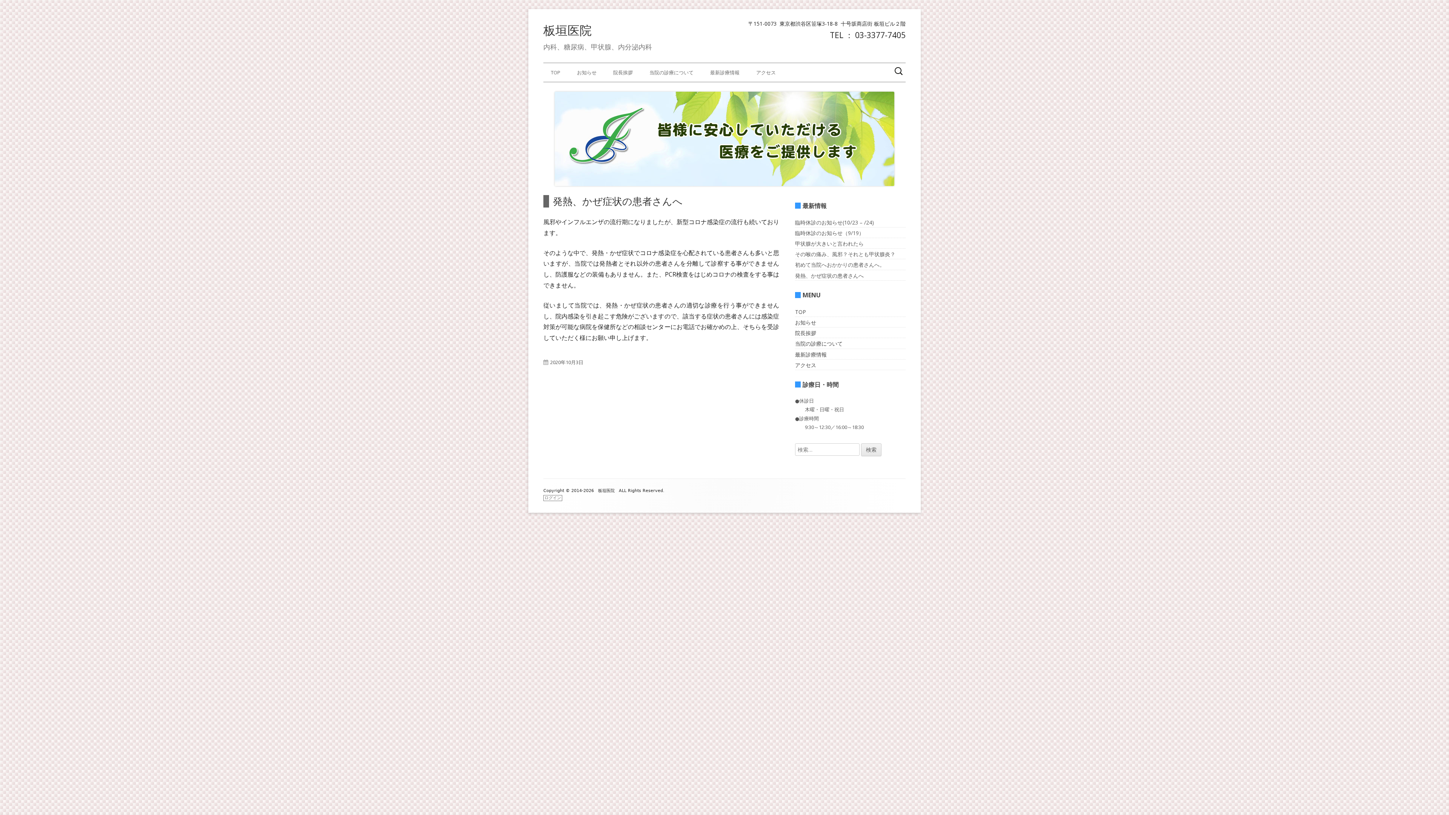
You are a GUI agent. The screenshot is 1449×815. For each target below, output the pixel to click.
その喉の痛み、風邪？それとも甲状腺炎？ (845, 254)
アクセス (766, 72)
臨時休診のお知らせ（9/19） (829, 233)
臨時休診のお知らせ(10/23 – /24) (834, 222)
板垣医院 (567, 30)
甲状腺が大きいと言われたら (829, 243)
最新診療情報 (725, 72)
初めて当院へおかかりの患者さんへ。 (840, 264)
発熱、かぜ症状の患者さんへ (829, 275)
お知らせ (587, 72)
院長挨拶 (623, 72)
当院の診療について (671, 72)
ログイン (553, 497)
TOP (555, 72)
